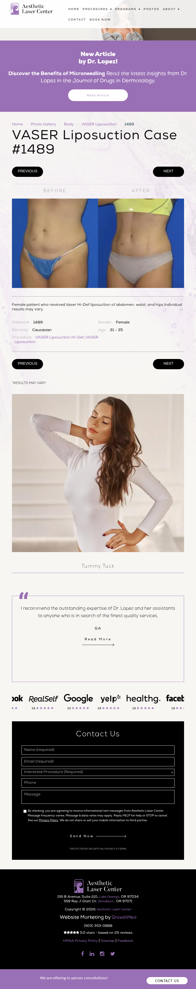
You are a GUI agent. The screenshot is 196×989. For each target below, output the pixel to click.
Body (69, 125)
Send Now (83, 836)
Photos (151, 9)
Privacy (110, 849)
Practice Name (98, 2)
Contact (77, 20)
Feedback (125, 941)
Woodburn (106, 901)
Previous (28, 172)
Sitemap (107, 941)
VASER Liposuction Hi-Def (59, 338)
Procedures (96, 9)
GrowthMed (124, 918)
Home (73, 9)
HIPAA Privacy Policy (80, 941)
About (170, 9)
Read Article (98, 95)
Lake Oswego (109, 897)
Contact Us (167, 981)
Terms (122, 849)
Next (168, 172)
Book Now (100, 20)
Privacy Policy (48, 820)
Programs (126, 9)
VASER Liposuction (99, 125)
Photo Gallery (43, 125)
